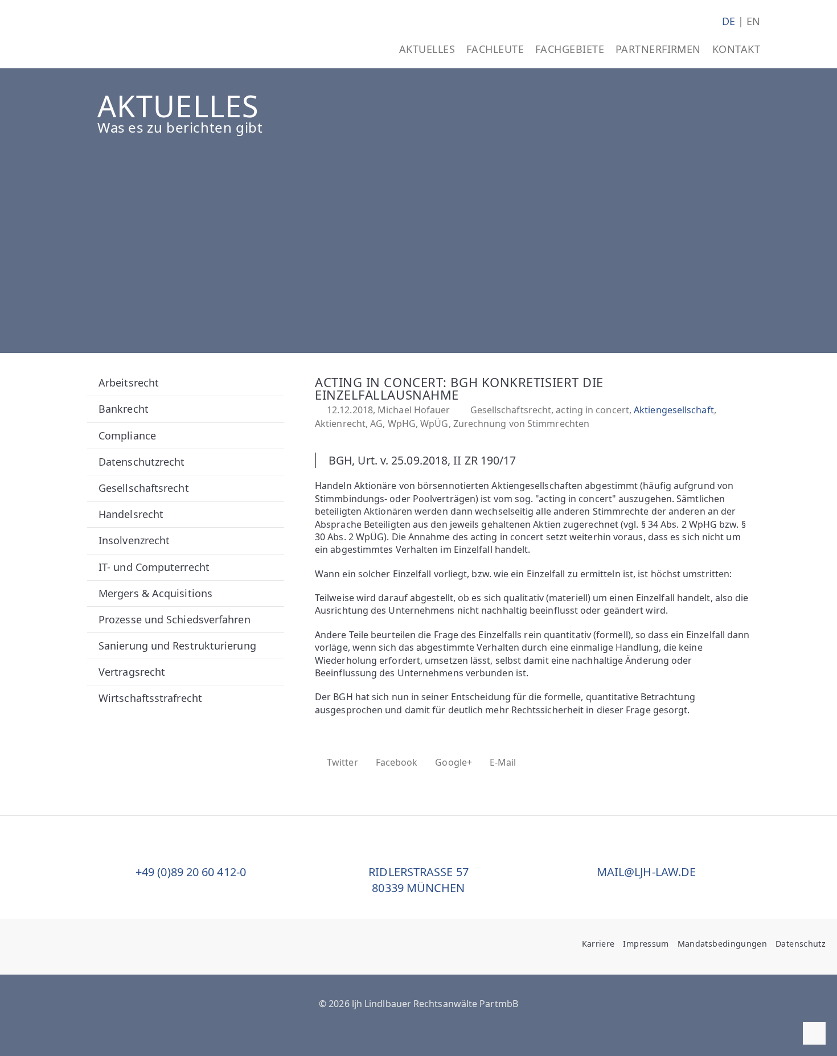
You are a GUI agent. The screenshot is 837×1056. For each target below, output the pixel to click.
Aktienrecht (340, 423)
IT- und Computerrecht (154, 567)
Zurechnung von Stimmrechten (521, 423)
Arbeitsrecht (129, 382)
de (728, 21)
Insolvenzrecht (134, 540)
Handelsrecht (131, 514)
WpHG (402, 423)
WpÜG (434, 423)
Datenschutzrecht (141, 462)
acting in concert (592, 410)
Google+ (453, 762)
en (753, 21)
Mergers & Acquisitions (155, 593)
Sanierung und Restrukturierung (177, 645)
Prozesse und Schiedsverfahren (175, 619)
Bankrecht (124, 409)
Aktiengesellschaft (674, 410)
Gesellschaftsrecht (144, 488)
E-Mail (503, 762)
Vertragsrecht (132, 672)
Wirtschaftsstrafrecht (150, 698)
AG (376, 423)
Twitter (342, 762)
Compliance (127, 435)
